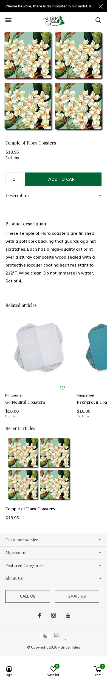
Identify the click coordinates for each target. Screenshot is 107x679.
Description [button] (17, 195)
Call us (27, 596)
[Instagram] (53, 615)
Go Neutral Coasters (25, 402)
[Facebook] (39, 615)
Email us (77, 596)
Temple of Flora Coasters (30, 508)
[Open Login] (63, 388)
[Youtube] (68, 615)
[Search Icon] (98, 20)
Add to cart (63, 179)
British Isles (70, 647)
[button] (8, 20)
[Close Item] (101, 6)
